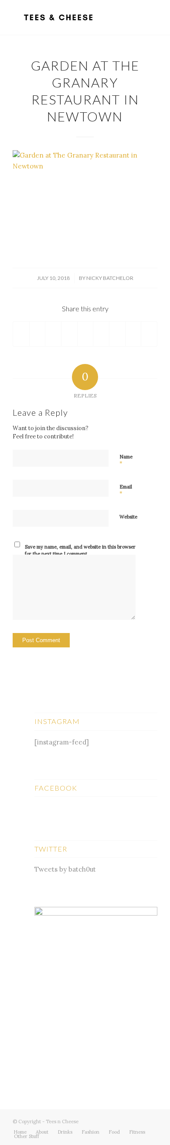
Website (128, 517)
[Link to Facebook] (137, 1120)
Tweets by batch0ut (65, 869)
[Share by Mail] (149, 334)
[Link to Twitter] (124, 1120)
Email (125, 491)
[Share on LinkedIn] (85, 334)
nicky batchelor (109, 278)
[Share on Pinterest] (69, 334)
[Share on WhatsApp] (53, 334)
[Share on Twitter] (37, 334)
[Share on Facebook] (21, 334)
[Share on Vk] (117, 334)
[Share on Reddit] (133, 334)
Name (126, 461)
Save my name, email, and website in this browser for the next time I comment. (80, 550)
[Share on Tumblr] (101, 334)
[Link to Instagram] (150, 1120)
